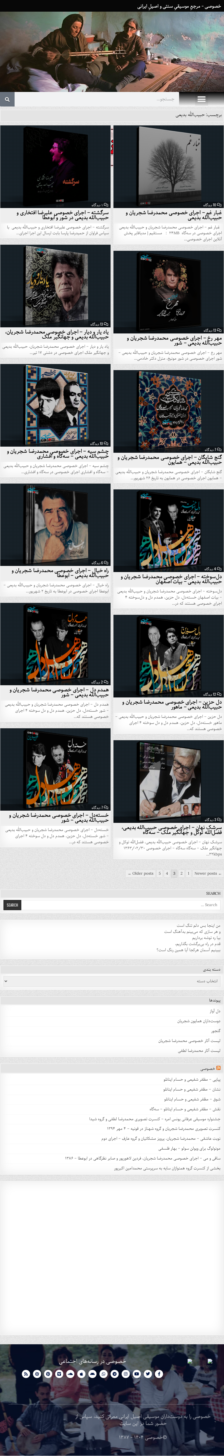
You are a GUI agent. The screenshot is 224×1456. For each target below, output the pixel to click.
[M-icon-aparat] (37, 1374)
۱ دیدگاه (97, 205)
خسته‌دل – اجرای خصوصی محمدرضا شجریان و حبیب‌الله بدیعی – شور (59, 818)
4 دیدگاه (210, 569)
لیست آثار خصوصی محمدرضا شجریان (189, 1041)
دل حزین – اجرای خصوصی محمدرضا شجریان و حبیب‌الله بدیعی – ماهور (172, 704)
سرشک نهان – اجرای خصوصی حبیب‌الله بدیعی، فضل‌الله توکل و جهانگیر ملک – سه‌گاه (172, 830)
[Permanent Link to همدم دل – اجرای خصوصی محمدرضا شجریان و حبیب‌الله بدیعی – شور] (55, 644)
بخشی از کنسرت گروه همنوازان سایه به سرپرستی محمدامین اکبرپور (167, 1168)
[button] (201, 99)
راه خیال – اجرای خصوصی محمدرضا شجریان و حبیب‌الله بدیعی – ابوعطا (60, 573)
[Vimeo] (59, 1374)
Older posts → (140, 873)
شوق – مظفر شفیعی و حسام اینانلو (192, 1099)
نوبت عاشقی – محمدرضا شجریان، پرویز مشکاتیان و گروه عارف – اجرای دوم (161, 1138)
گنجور (215, 1031)
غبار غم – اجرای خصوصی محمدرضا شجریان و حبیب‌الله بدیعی (174, 215)
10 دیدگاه (209, 205)
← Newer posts (208, 873)
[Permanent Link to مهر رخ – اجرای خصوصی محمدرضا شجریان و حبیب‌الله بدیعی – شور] (168, 292)
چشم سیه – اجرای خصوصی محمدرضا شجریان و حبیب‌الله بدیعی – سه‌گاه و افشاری (58, 454)
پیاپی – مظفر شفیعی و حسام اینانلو (192, 1079)
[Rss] (26, 1374)
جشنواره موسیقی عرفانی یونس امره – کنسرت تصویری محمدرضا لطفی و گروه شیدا (154, 1119)
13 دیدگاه (96, 324)
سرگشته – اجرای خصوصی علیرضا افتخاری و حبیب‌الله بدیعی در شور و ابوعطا (63, 215)
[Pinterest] (48, 1374)
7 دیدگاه (210, 449)
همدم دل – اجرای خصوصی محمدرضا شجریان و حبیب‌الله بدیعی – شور (59, 692)
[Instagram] (126, 1374)
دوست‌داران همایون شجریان (198, 1021)
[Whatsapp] (103, 1374)
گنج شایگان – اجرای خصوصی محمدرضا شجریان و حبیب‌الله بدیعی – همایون (170, 460)
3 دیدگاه (210, 819)
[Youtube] (137, 1374)
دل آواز (215, 1011)
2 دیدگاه (97, 682)
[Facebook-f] (159, 1374)
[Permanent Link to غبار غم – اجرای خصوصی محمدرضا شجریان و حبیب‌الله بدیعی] (168, 166)
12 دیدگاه (209, 694)
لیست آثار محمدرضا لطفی (199, 1050)
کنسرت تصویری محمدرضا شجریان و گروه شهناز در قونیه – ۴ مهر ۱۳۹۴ (163, 1128)
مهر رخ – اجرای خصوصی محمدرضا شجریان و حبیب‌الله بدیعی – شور (174, 340)
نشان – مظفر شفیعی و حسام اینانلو (191, 1089)
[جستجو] (7, 99)
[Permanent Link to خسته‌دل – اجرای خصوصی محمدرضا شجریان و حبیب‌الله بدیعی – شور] (55, 769)
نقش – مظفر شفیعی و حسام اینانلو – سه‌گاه (185, 1109)
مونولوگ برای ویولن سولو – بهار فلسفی (189, 1148)
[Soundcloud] (70, 1374)
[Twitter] (148, 1374)
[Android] (92, 1374)
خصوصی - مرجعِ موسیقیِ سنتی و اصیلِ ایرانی (179, 6)
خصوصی (207, 1069)
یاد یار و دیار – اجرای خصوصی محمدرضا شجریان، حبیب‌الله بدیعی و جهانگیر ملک (57, 334)
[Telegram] (115, 1374)
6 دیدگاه (97, 562)
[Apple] (81, 1374)
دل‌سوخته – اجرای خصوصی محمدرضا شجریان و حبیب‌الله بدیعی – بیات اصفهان (171, 579)
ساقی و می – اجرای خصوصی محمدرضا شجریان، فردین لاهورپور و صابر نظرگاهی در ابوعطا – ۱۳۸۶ (142, 1158)
